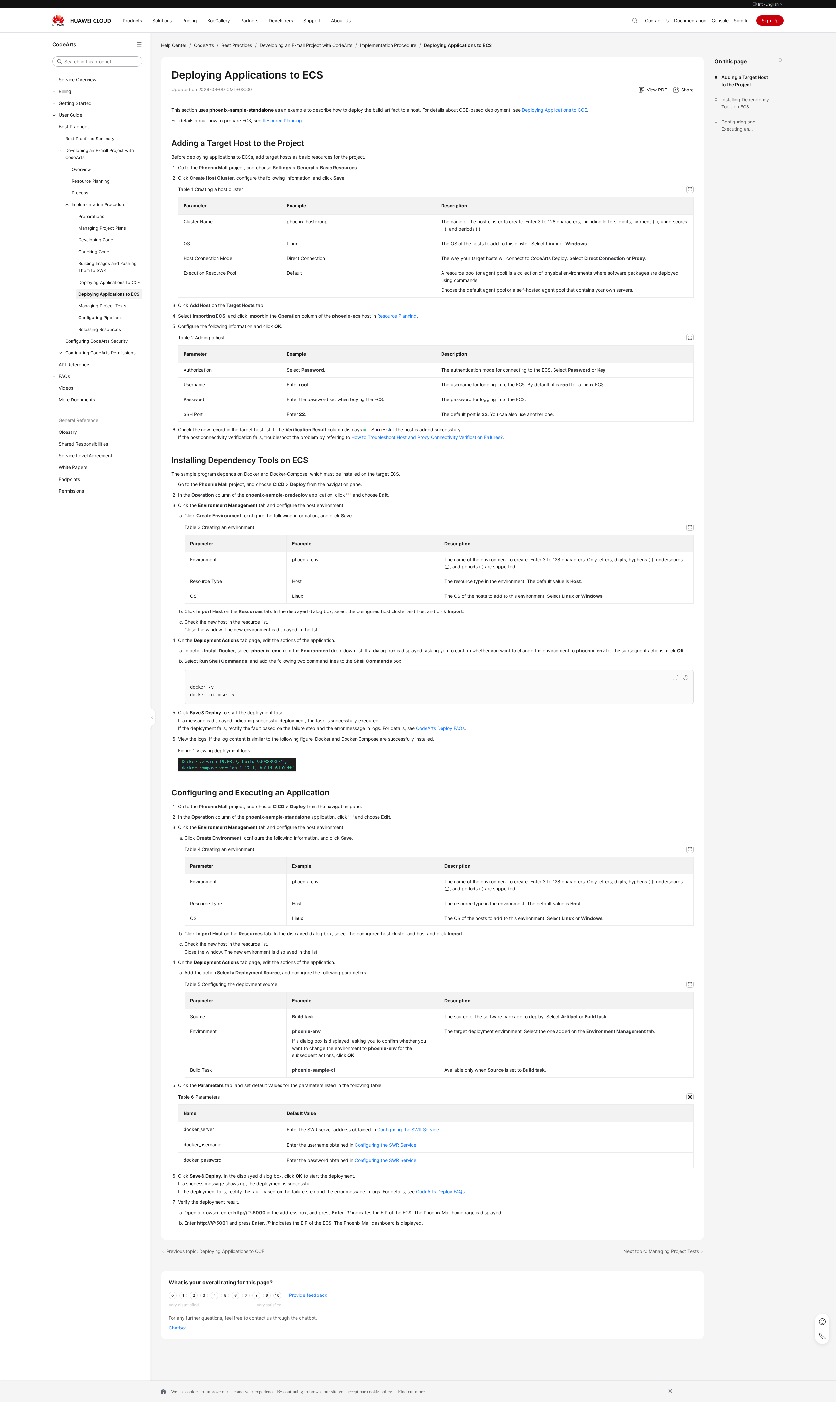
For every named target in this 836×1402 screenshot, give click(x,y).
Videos (66, 388)
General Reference (78, 420)
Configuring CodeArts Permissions (100, 352)
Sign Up (770, 20)
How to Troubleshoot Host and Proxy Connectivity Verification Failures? (427, 437)
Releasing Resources (99, 329)
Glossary (68, 432)
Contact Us (657, 20)
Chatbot (177, 1327)
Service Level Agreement (85, 455)
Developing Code (95, 239)
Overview (81, 169)
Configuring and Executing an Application (738, 126)
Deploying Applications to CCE (109, 282)
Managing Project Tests (102, 305)
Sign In (741, 20)
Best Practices (74, 126)
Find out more (411, 1391)
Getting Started (75, 103)
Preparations (91, 216)
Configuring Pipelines (100, 317)
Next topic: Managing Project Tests (661, 1251)
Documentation (690, 20)
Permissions (71, 491)
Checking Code (93, 251)
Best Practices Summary (89, 138)
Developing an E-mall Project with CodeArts (99, 154)
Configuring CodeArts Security (96, 341)
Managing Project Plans (102, 228)
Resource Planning (91, 181)
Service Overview (77, 79)
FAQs (64, 376)
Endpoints (69, 479)
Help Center (173, 45)
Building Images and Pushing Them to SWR (107, 267)
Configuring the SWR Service (408, 1129)
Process (80, 192)
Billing (65, 91)
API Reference (74, 364)
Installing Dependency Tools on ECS (745, 103)
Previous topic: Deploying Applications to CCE (215, 1251)
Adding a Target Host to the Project (744, 80)
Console (720, 20)
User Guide (70, 115)
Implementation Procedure (99, 204)
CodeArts (204, 45)
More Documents (77, 399)
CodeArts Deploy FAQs (440, 728)
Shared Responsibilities (83, 444)
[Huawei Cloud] (81, 20)
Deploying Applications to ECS (108, 294)
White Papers (73, 467)
